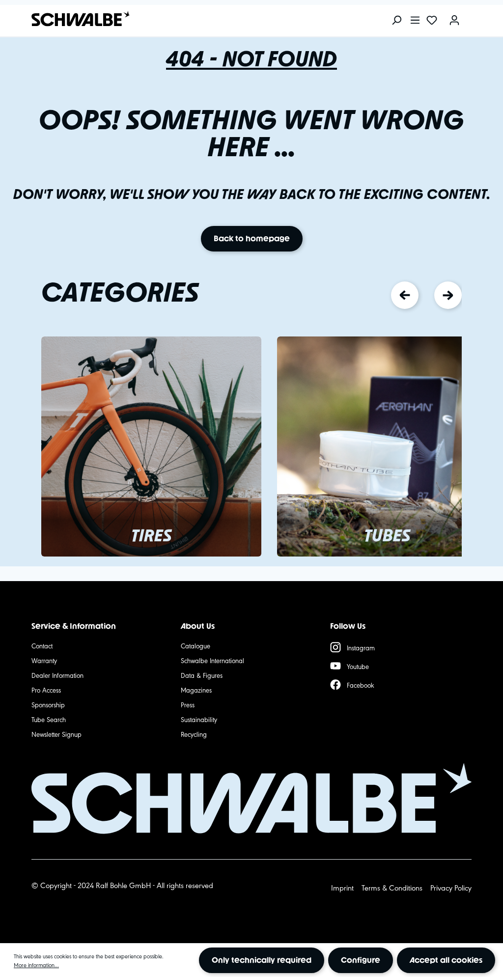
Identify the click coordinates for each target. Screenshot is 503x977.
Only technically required (261, 960)
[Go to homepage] (75, 19)
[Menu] (415, 21)
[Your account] (454, 21)
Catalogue (195, 645)
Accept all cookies (446, 960)
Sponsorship (48, 704)
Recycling (194, 733)
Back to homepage (252, 238)
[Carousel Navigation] (426, 295)
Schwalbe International (212, 660)
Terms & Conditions (392, 887)
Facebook (360, 684)
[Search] (396, 21)
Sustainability (199, 719)
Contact (42, 645)
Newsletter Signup (56, 733)
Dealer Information (57, 674)
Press (188, 704)
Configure (360, 960)
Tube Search (48, 719)
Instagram (361, 647)
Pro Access (46, 689)
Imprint (342, 887)
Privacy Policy (451, 887)
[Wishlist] (431, 21)
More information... (36, 965)
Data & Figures (202, 674)
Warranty (44, 660)
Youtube (358, 666)
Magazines (196, 689)
